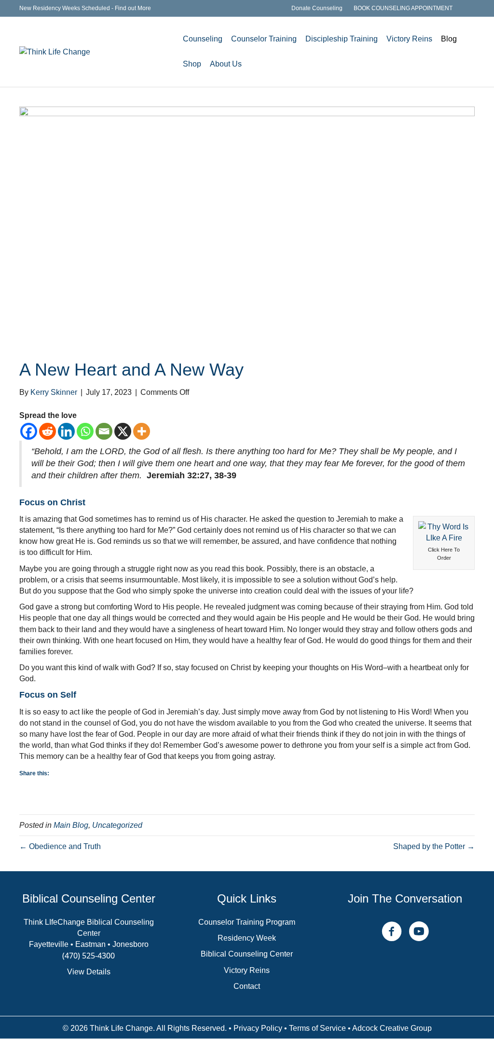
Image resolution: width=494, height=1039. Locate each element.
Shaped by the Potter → (434, 846)
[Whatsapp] (85, 431)
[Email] (104, 431)
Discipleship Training (341, 39)
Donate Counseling (317, 8)
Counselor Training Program (246, 922)
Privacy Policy (257, 1028)
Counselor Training (264, 39)
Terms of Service (317, 1028)
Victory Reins (409, 39)
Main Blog (71, 825)
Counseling (202, 39)
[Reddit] (47, 431)
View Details (88, 972)
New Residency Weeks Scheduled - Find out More (85, 8)
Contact (246, 986)
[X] (122, 431)
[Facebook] (28, 431)
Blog (449, 39)
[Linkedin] (66, 431)
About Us (226, 64)
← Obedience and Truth (60, 846)
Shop (192, 64)
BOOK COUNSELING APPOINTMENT (403, 8)
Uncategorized (117, 825)
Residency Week (247, 938)
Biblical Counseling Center (247, 954)
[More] (141, 431)
